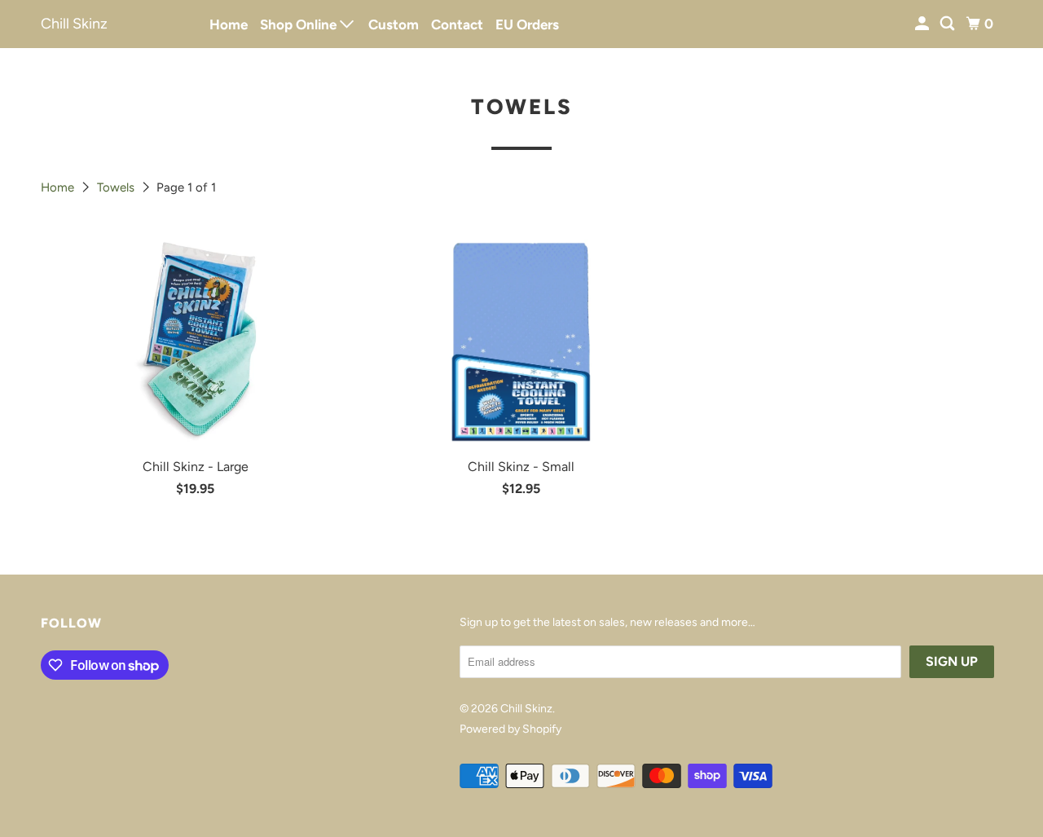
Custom (393, 24)
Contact (457, 24)
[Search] (948, 24)
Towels (117, 187)
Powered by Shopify (510, 729)
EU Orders (527, 24)
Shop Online (300, 24)
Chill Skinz (74, 24)
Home (228, 24)
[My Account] (923, 24)
